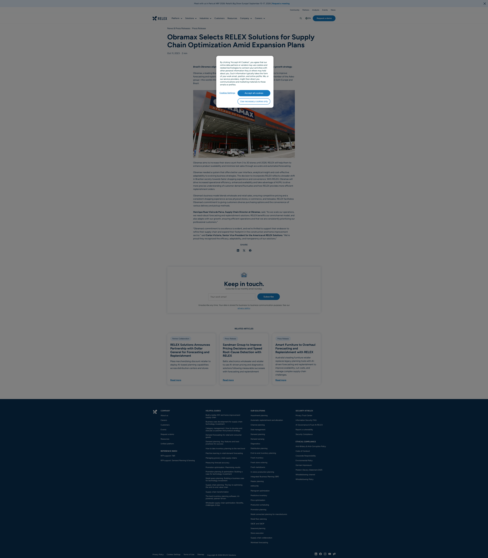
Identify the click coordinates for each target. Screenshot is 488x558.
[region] (244, 82)
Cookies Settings (227, 93)
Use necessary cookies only (254, 101)
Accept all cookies (254, 93)
